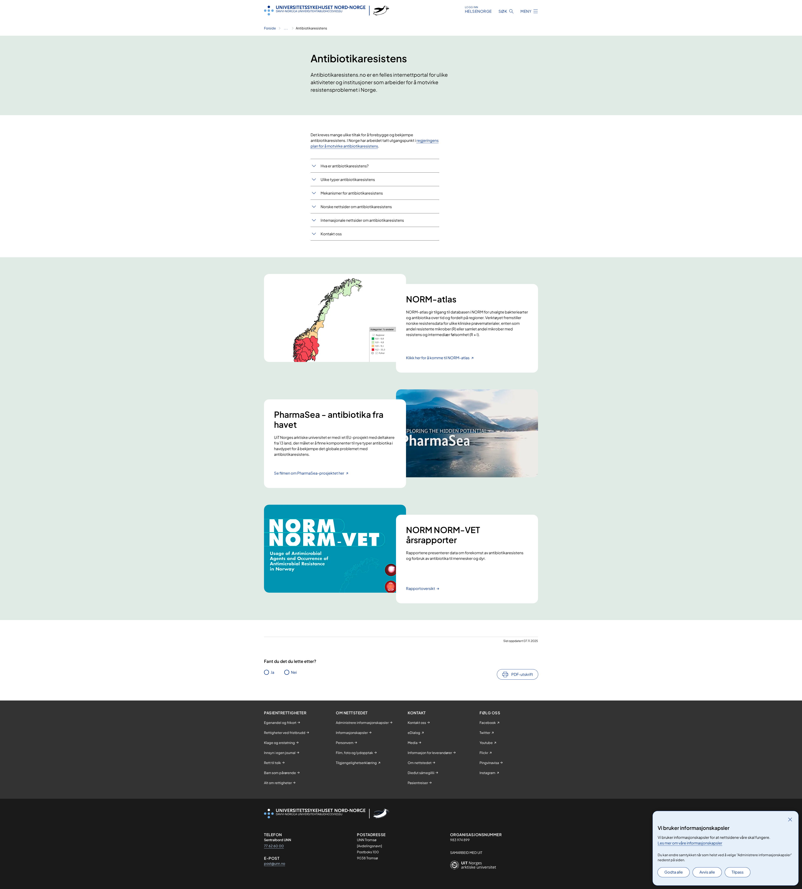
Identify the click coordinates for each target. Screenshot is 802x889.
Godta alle (673, 872)
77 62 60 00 (274, 846)
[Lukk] (790, 819)
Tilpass (738, 872)
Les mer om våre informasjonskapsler (690, 843)
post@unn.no (274, 863)
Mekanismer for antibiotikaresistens (352, 193)
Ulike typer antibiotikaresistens (348, 179)
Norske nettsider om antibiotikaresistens (356, 206)
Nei (294, 672)
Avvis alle (707, 872)
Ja (272, 672)
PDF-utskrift (522, 674)
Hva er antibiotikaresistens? (345, 165)
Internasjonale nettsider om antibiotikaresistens (362, 220)
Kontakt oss (331, 233)
